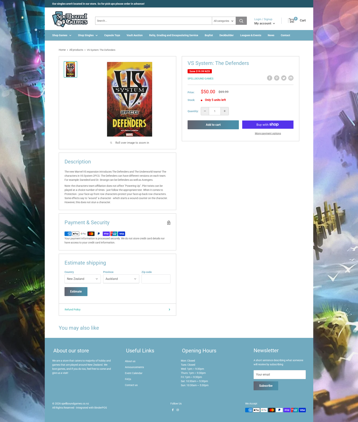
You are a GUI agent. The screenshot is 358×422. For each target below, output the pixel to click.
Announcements (134, 367)
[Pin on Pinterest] (276, 78)
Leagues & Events (250, 35)
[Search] (241, 21)
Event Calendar (133, 373)
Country (69, 272)
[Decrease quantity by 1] (205, 111)
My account (263, 23)
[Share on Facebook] (269, 78)
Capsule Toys (112, 35)
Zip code (147, 272)
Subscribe (266, 385)
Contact (285, 35)
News (271, 35)
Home (62, 49)
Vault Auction (135, 35)
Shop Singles (86, 35)
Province (108, 272)
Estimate (76, 291)
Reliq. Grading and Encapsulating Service (173, 35)
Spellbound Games (200, 78)
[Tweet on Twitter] (283, 78)
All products (76, 49)
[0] (291, 20)
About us (130, 361)
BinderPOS (100, 407)
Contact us (131, 385)
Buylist (209, 35)
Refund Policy (73, 309)
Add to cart (213, 124)
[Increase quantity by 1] (225, 111)
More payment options (268, 133)
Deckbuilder (226, 35)
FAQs (128, 379)
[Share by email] (290, 78)
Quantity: (193, 111)
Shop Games (59, 35)
